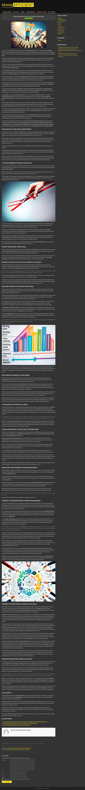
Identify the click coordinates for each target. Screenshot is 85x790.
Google (59, 40)
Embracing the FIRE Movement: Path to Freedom (68, 47)
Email (3, 774)
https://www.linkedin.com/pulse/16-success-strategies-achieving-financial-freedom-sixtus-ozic (25, 721)
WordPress (47, 788)
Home (59, 24)
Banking (59, 18)
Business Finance (61, 21)
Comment (4, 760)
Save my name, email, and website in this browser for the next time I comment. (16, 779)
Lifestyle (60, 25)
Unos (41, 788)
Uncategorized (61, 32)
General (59, 22)
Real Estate (60, 28)
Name (3, 772)
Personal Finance (61, 27)
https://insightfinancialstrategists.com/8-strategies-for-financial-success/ (20, 723)
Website (3, 777)
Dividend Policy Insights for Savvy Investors (67, 53)
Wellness (60, 33)
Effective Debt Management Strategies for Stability (18, 749)
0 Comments (41, 743)
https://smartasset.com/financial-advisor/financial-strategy (17, 725)
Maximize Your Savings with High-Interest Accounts (19, 748)
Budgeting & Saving (28, 18)
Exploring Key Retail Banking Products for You (67, 48)
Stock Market (61, 30)
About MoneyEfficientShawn (21, 730)
